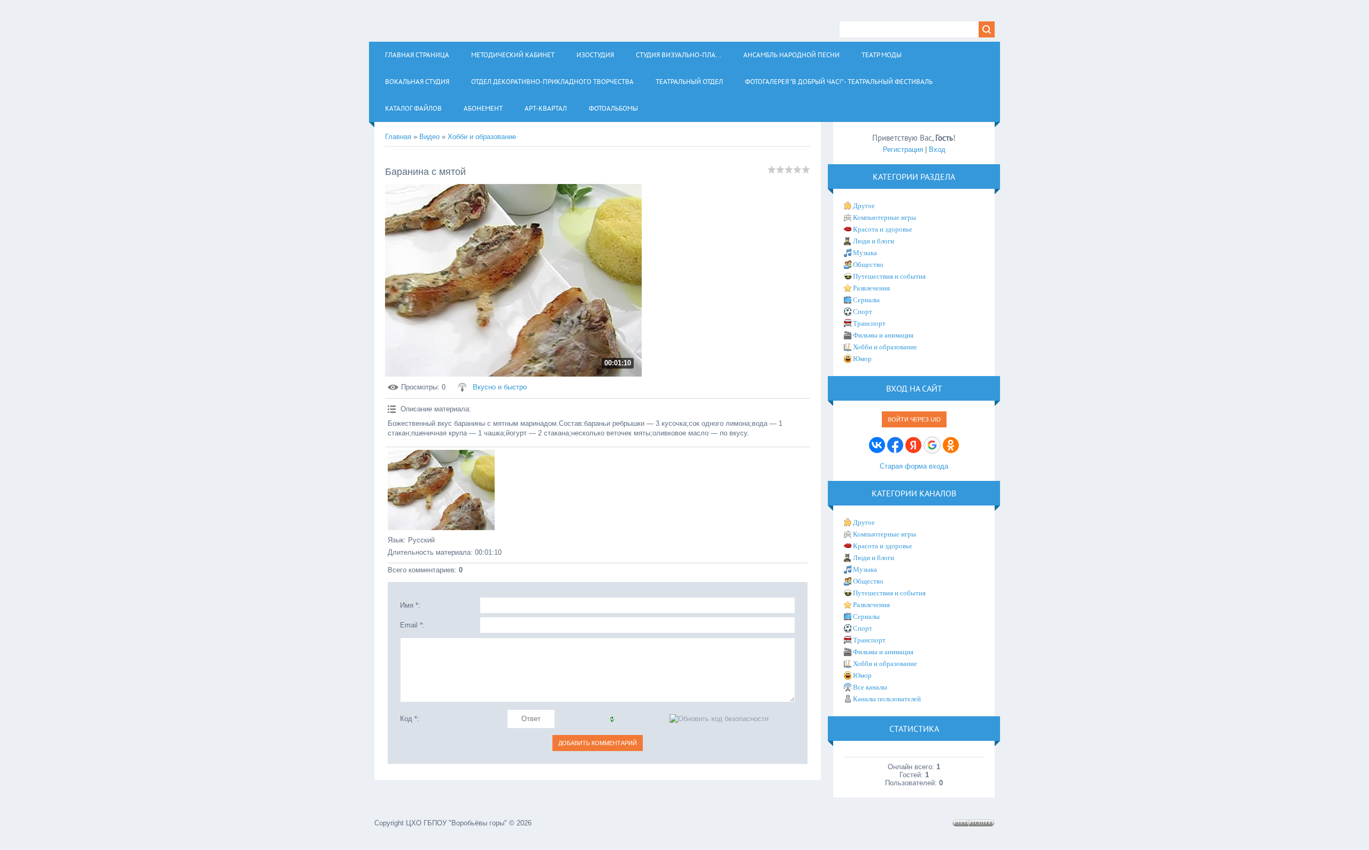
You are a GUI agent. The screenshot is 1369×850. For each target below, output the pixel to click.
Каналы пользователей (887, 699)
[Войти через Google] (932, 445)
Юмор (862, 359)
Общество (868, 265)
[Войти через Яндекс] (913, 445)
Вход (937, 150)
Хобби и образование (482, 137)
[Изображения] (441, 490)
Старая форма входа (914, 466)
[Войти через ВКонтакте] (877, 445)
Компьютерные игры (884, 217)
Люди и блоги (873, 241)
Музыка (865, 253)
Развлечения (871, 288)
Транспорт (869, 323)
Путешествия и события (889, 276)
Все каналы (870, 687)
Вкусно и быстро (500, 387)
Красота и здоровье (882, 229)
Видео (429, 137)
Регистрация (903, 150)
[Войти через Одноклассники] (951, 445)
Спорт (862, 312)
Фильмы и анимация (883, 335)
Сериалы (866, 300)
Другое (864, 206)
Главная (398, 137)
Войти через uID (914, 419)
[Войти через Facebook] (895, 445)
